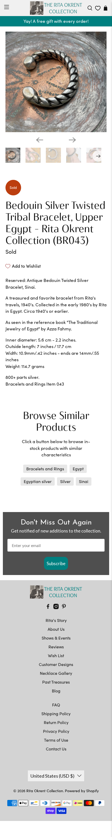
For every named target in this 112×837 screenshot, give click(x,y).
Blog (56, 690)
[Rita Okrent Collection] (56, 8)
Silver (65, 481)
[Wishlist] (98, 8)
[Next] (72, 140)
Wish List (56, 655)
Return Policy (56, 722)
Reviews (56, 646)
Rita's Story (56, 620)
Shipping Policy (56, 713)
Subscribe (56, 563)
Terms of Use (56, 740)
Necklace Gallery (56, 673)
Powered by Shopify (82, 790)
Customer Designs (56, 664)
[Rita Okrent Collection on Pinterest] (63, 607)
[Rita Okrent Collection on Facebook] (48, 607)
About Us (56, 629)
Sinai (83, 481)
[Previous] (39, 140)
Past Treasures (56, 682)
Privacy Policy (56, 731)
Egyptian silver (38, 481)
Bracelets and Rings (45, 468)
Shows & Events (56, 638)
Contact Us (56, 748)
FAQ (56, 704)
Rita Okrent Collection (44, 790)
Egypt (78, 468)
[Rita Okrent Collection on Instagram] (56, 607)
